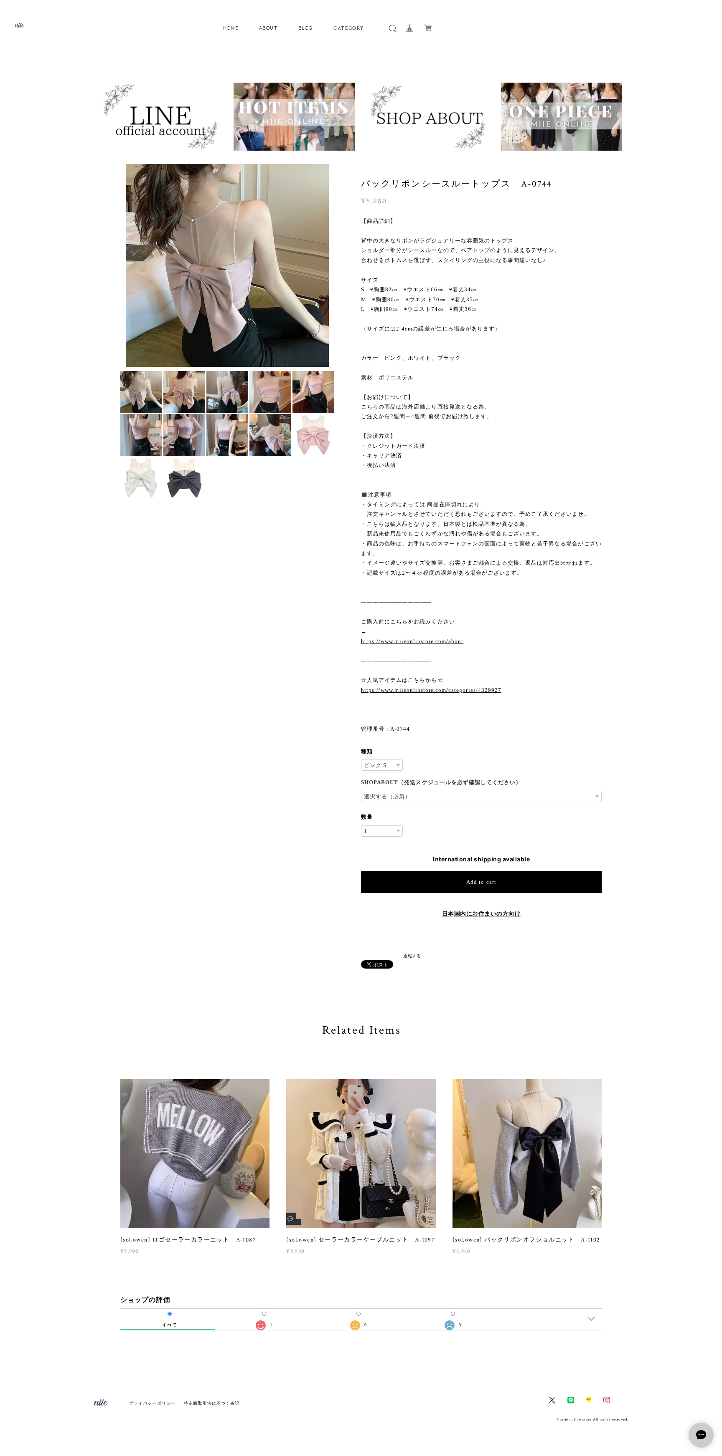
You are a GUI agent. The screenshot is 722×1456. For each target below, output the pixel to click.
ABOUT (268, 28)
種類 (367, 751)
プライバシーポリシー (152, 1403)
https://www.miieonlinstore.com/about (412, 641)
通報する (412, 955)
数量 (367, 817)
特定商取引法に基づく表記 (211, 1403)
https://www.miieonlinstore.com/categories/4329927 (431, 690)
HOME (231, 28)
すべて (169, 1325)
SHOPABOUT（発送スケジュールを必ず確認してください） (441, 782)
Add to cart (481, 882)
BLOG (305, 28)
